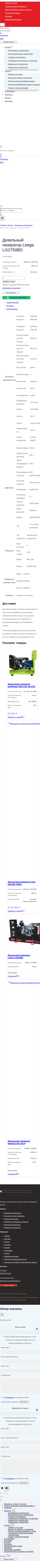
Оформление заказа (11, 1256)
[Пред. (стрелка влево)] (1, 1496)
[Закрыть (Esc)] (7, 1493)
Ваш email (5, 1366)
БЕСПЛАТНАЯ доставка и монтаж (18, 10)
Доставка (9, 101)
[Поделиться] (5, 1493)
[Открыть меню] (2, 218)
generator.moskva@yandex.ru (16, 6)
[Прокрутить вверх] (2, 1489)
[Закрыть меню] (0, 1499)
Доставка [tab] (10, 306)
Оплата (8, 98)
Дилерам (8, 16)
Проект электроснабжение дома (21, 81)
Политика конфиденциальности (15, 1259)
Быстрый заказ (11, 293)
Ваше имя (5, 1347)
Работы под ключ (15, 74)
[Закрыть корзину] (2, 1314)
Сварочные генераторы (18, 67)
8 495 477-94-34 (11, 3)
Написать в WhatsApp (18, 297)
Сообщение (5, 1375)
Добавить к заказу (9, 281)
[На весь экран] (3, 1493)
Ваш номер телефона (10, 1357)
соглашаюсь (9, 1397)
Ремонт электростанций (18, 88)
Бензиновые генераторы (18, 50)
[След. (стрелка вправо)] (3, 1496)
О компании (10, 91)
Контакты (9, 95)
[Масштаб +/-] (1, 1493)
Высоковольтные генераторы (20, 54)
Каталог (7, 1242)
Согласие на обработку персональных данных (20, 1262)
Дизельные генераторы (18, 64)
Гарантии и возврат (12, 13)
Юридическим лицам (13, 19)
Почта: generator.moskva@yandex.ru (19, 1506)
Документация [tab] (12, 309)
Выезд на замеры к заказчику (20, 78)
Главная (7, 1236)
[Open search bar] (1, 147)
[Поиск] (1, 154)
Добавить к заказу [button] (14, 717)
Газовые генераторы (17, 57)
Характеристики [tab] (13, 302)
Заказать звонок (9, 42)
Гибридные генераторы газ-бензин (22, 61)
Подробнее (12, 976)
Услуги (7, 1525)
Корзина (7, 1247)
